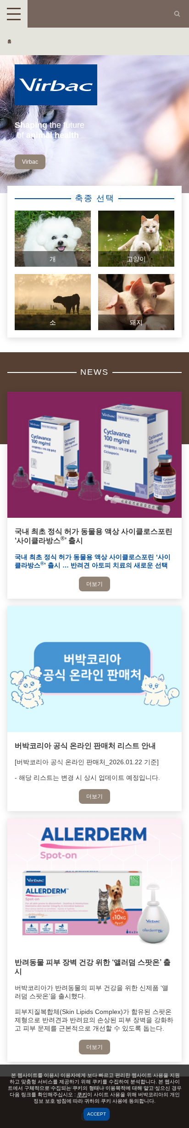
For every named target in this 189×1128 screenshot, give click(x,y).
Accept (96, 1114)
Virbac (30, 162)
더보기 (94, 584)
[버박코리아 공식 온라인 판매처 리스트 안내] (94, 729)
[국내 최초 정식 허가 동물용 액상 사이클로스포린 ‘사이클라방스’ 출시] (94, 515)
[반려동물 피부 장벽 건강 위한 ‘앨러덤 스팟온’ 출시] (94, 946)
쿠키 (82, 1094)
